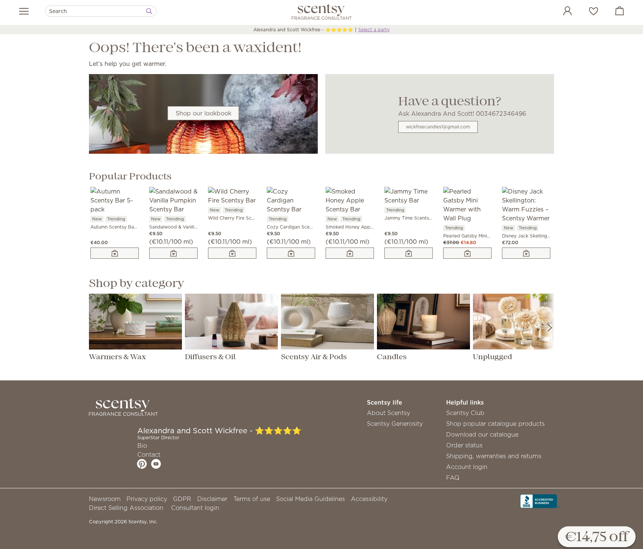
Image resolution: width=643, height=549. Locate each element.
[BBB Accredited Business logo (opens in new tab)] (540, 500)
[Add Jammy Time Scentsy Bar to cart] (408, 253)
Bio (142, 445)
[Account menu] (560, 12)
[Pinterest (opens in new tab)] (142, 464)
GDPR (182, 499)
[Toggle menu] (24, 11)
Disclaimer (212, 499)
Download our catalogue (482, 434)
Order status (464, 445)
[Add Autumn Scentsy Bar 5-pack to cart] (114, 253)
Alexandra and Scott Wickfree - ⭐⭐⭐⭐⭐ (303, 29)
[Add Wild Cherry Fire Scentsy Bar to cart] (232, 253)
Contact (148, 454)
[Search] (149, 11)
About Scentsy (388, 413)
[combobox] (101, 11)
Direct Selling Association (126, 508)
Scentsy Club (465, 413)
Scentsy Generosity (395, 423)
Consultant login (195, 508)
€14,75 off (596, 537)
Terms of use (251, 499)
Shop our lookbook (203, 113)
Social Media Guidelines (310, 499)
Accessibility (369, 499)
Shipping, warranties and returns (493, 456)
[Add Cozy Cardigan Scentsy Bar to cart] (291, 253)
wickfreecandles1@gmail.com (438, 127)
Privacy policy (147, 499)
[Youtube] (156, 464)
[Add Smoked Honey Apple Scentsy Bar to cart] (350, 253)
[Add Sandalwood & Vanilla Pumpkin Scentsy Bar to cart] (173, 253)
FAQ (453, 477)
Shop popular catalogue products (495, 423)
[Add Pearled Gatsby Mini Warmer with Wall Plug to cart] (467, 253)
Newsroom (105, 499)
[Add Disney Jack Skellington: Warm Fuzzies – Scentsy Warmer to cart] (526, 253)
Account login (466, 467)
